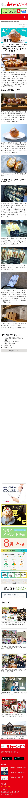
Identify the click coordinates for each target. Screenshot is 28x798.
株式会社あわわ (5, 786)
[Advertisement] (14, 418)
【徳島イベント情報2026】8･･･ (17, 767)
